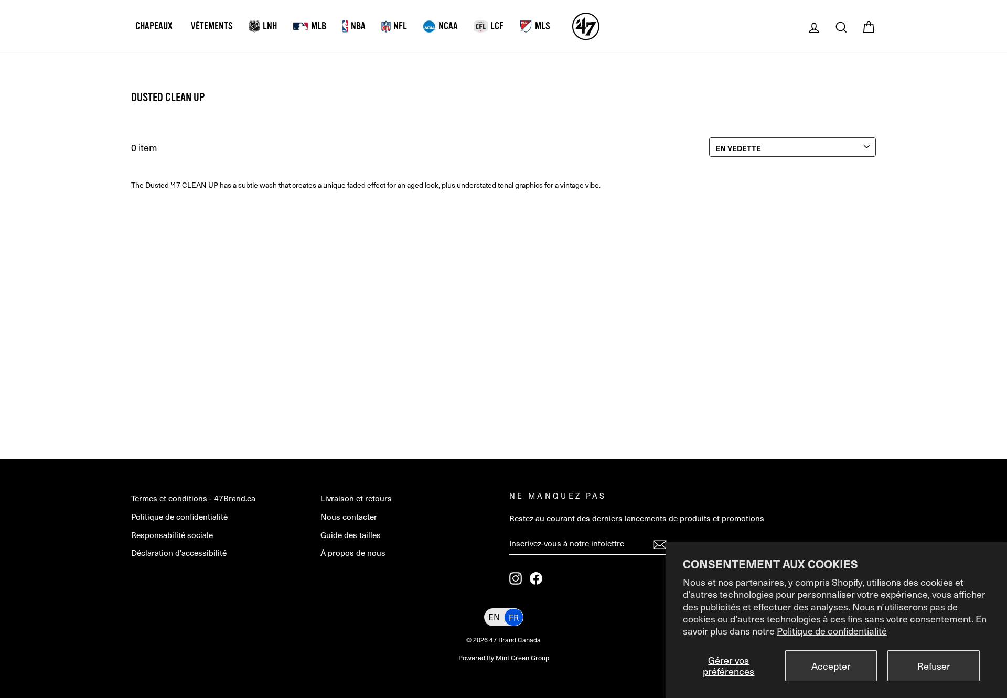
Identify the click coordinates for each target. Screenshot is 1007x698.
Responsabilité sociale (172, 535)
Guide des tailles (350, 535)
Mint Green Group (522, 657)
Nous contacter (348, 516)
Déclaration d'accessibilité (179, 552)
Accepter (831, 666)
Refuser (933, 666)
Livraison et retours (356, 498)
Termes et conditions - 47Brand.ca (193, 498)
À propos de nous (352, 552)
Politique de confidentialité (832, 631)
